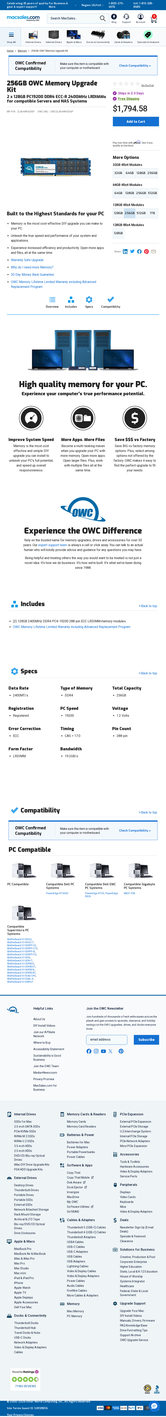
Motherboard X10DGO (19, 939)
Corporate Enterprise (133, 1261)
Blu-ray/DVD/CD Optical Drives (29, 1226)
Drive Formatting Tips (134, 1330)
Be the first (148, 85)
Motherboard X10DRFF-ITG (21, 954)
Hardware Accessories (134, 1166)
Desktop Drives (23, 1185)
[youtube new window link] (103, 1051)
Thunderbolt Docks (26, 1323)
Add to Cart (136, 122)
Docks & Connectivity (30, 1316)
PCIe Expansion (132, 1114)
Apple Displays (23, 1297)
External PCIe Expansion (135, 1121)
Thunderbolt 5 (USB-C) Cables (86, 1227)
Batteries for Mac (78, 1142)
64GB (130, 173)
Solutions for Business (137, 1249)
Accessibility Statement (48, 1049)
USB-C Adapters (77, 1251)
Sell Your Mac (23, 1307)
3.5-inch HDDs (23, 1146)
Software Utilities (78, 1206)
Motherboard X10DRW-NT (21, 972)
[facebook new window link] (89, 1051)
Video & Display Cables (81, 1271)
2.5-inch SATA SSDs (27, 1126)
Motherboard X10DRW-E (20, 963)
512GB (152, 193)
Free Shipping (128, 99)
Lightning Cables (77, 1266)
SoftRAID (73, 1211)
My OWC (72, 1201)
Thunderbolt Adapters (81, 1237)
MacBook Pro (22, 1248)
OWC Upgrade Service (134, 1340)
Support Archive (130, 1335)
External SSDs (23, 1204)
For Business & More (58, 5)
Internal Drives (25, 1114)
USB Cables (74, 1256)
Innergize (73, 1192)
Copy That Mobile (78, 1177)
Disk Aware (74, 1182)
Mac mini (20, 1273)
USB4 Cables (75, 1242)
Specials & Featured (133, 1236)
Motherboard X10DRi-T (19, 960)
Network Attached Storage (31, 1209)
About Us (39, 1019)
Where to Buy (42, 1042)
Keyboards (127, 1201)
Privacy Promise (43, 1079)
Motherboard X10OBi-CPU (21, 975)
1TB (152, 213)
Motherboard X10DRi (18, 957)
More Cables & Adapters (82, 1295)
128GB (140, 173)
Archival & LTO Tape (27, 1219)
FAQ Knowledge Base (134, 1325)
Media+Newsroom (45, 1072)
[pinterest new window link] (121, 1051)
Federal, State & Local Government (134, 1293)
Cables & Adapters (81, 1220)
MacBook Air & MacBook (30, 1253)
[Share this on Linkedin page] (126, 251)
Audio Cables (75, 1285)
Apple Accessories (26, 1302)
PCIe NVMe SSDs (25, 1131)
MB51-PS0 (129, 893)
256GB (152, 173)
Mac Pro (19, 1263)
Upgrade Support (133, 1303)
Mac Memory (75, 1311)
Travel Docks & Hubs (27, 1332)
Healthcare (127, 1286)
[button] (154, 1406)
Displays (125, 1192)
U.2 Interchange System (135, 1131)
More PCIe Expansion (133, 1146)
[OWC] (23, 18)
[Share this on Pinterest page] (147, 251)
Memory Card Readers (81, 1126)
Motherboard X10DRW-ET (21, 966)
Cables (18, 1352)
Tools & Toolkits (130, 1161)
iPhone (18, 1283)
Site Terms (14, 1408)
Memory (73, 1304)
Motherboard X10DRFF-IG (21, 951)
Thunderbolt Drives (26, 1190)
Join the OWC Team (46, 1066)
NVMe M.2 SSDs (24, 1136)
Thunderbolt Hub (25, 1327)
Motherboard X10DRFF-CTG (22, 948)
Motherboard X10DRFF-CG (21, 945)
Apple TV (20, 1292)
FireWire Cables (77, 1290)
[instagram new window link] (96, 1051)
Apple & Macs (24, 1241)
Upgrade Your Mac (132, 1310)
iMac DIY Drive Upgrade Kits (31, 1164)
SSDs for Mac (23, 1121)
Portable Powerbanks (81, 1152)
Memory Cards (76, 1121)
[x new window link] (111, 1051)
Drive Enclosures (24, 1233)
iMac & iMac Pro (24, 1258)
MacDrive (73, 1197)
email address (100, 1039)
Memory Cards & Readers (86, 1114)
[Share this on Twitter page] (133, 251)
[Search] (103, 18)
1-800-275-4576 (116, 5)
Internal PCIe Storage (134, 1136)
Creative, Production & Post (137, 1257)
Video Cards (128, 1197)
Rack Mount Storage (27, 1214)
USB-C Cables (76, 1246)
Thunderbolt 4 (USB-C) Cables (86, 1232)
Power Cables (76, 1157)
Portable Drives (24, 1195)
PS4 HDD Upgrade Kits (28, 1169)
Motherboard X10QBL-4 (20, 978)
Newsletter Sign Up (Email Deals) (136, 1229)
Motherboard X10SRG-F (20, 981)
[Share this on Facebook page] (140, 251)
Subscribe (146, 1040)
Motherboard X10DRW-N (20, 969)
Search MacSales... (64, 18)
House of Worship (131, 1276)
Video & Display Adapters (30, 1347)
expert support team (52, 545)
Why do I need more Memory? (32, 267)
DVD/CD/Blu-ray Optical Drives (29, 1157)
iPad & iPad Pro (24, 1278)
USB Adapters (76, 1261)
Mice (123, 1206)
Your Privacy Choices (20, 1415)
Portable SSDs (23, 1199)
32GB (118, 173)
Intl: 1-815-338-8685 (143, 5)
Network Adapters (26, 1342)
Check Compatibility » (135, 66)
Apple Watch (22, 1287)
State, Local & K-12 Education (139, 1271)
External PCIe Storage (134, 1126)
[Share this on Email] (154, 251)
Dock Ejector (75, 1187)
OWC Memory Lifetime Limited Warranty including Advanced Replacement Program (71, 627)
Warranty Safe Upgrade (27, 260)
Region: (91, 5)
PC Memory (74, 1316)
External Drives (25, 1178)
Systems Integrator (132, 1281)
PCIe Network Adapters (135, 1141)
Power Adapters (77, 1147)
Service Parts (128, 1176)
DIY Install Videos (44, 1025)
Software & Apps (80, 1165)
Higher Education (131, 1266)
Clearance (126, 1241)
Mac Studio (21, 1268)
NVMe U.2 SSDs (24, 1141)
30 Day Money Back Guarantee (32, 275)
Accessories (129, 1154)
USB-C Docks (22, 1337)
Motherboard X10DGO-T (20, 942)
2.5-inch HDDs (23, 1150)
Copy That (73, 1172)
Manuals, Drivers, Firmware (137, 1320)
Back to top (149, 606)
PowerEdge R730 (94, 893)
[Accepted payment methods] (127, 1408)
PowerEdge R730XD (57, 893)
